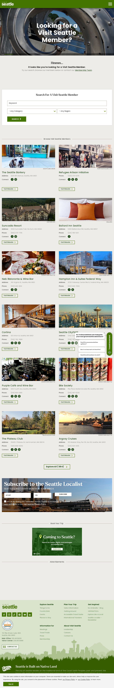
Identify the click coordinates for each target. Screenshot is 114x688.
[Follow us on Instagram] (9, 614)
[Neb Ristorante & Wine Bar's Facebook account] (12, 289)
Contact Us (12, 647)
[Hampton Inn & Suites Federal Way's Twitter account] (72, 289)
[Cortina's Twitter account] (15, 343)
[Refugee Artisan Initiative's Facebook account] (69, 179)
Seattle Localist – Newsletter (95, 619)
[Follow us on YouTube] (24, 614)
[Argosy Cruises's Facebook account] (69, 449)
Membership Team (83, 70)
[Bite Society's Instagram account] (76, 396)
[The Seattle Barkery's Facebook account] (12, 179)
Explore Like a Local (95, 614)
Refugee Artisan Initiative (74, 172)
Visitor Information (71, 608)
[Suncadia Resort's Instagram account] (15, 236)
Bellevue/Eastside (49, 435)
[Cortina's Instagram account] (19, 343)
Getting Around (70, 611)
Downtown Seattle (48, 275)
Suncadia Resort (12, 226)
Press (42, 636)
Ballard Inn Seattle (70, 226)
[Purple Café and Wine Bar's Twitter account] (15, 396)
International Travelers (73, 618)
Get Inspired (93, 604)
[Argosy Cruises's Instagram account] (72, 449)
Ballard (109, 222)
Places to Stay (45, 618)
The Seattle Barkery (13, 172)
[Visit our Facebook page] (4, 614)
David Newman (9, 54)
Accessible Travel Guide (73, 614)
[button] (16, 119)
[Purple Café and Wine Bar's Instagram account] (19, 396)
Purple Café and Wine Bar (17, 385)
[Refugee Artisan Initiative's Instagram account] (76, 179)
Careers (67, 632)
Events (42, 614)
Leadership (68, 629)
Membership (45, 639)
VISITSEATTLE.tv (93, 611)
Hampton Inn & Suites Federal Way (80, 279)
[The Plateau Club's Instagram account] (19, 449)
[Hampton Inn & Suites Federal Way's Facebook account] (69, 289)
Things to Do (45, 608)
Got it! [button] (11, 684)
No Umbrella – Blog (95, 608)
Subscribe (63, 494)
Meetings (43, 629)
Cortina (6, 332)
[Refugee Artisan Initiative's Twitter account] (72, 179)
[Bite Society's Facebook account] (69, 396)
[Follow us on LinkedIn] (30, 614)
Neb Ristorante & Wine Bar (18, 279)
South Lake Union (49, 169)
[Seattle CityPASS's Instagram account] (72, 343)
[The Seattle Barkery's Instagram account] (15, 179)
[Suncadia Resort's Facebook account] (12, 236)
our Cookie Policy (84, 679)
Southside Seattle (105, 275)
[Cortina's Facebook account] (12, 343)
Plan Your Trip (70, 604)
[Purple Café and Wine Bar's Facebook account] (12, 396)
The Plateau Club (12, 439)
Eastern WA (51, 222)
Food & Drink (45, 611)
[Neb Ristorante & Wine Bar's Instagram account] (15, 289)
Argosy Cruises (68, 439)
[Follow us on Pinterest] (19, 614)
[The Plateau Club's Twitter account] (15, 449)
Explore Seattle (47, 604)
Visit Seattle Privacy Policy (34, 504)
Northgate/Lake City (104, 169)
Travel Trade (45, 632)
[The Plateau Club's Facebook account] (12, 449)
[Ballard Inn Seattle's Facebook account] (69, 236)
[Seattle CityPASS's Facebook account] (69, 343)
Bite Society (65, 385)
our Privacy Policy (69, 679)
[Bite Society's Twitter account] (72, 396)
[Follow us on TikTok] (14, 614)
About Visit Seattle (72, 625)
